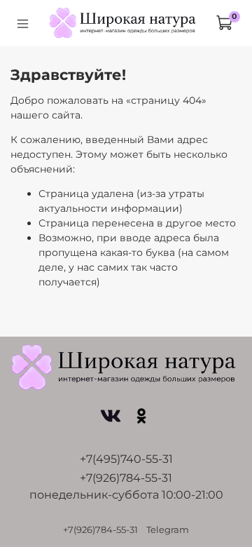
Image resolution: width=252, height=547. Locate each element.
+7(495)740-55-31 (126, 459)
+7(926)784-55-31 (126, 478)
